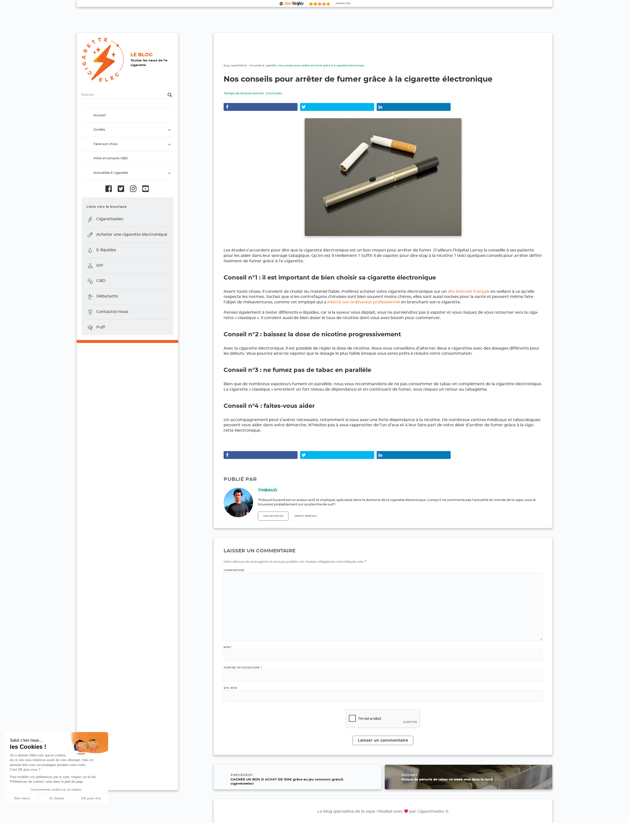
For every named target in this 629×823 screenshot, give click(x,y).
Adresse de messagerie (243, 667)
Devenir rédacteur (305, 516)
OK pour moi (91, 798)
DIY (99, 265)
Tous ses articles (273, 516)
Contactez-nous (112, 312)
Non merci (22, 798)
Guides (99, 130)
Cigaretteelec (110, 219)
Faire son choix (106, 144)
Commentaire (234, 570)
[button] (7, 818)
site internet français (468, 292)
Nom (228, 647)
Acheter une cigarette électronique (131, 234)
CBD (100, 281)
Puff (100, 327)
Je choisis (56, 798)
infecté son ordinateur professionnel (363, 302)
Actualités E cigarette (111, 173)
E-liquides (106, 250)
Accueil (100, 115)
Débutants (107, 296)
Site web (230, 688)
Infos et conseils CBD (111, 158)
